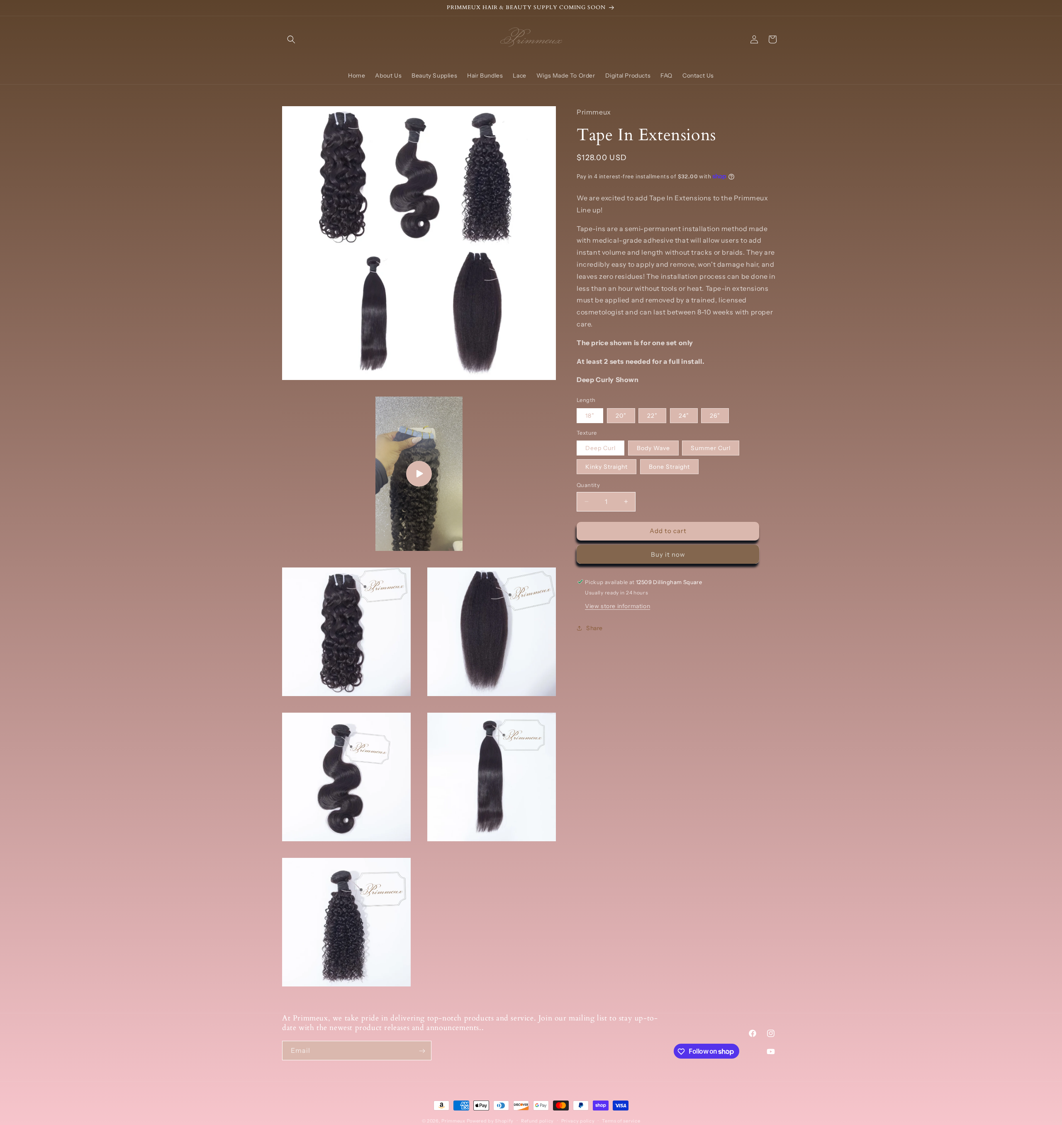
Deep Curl (600, 448)
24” (684, 415)
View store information (617, 605)
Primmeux (453, 1121)
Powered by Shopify (490, 1121)
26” (715, 415)
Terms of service (621, 1120)
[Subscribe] (422, 1051)
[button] (291, 39)
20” (621, 415)
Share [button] (594, 628)
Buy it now (668, 554)
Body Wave (653, 448)
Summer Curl (711, 448)
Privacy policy (578, 1120)
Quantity (588, 485)
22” (652, 415)
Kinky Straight (606, 466)
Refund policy (537, 1120)
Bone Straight (669, 466)
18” (589, 415)
